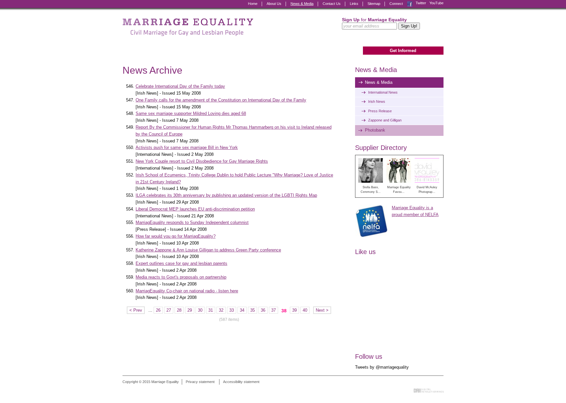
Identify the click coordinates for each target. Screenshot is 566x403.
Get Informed (403, 50)
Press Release (380, 111)
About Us (274, 4)
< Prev (135, 310)
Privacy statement (200, 382)
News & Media (302, 4)
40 (305, 310)
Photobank (375, 130)
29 (189, 310)
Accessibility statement (241, 382)
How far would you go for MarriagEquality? (176, 236)
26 (158, 310)
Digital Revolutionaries (428, 391)
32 (221, 310)
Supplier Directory (381, 147)
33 (231, 310)
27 (168, 310)
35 (252, 310)
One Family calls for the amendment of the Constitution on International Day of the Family (221, 100)
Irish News (376, 101)
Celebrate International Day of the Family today (180, 86)
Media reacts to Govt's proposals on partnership (181, 277)
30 (200, 310)
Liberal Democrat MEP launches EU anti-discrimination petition (195, 209)
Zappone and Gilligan (385, 120)
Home (252, 4)
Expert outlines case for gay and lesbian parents (181, 263)
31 (210, 310)
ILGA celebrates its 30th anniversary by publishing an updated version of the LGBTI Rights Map (226, 195)
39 (294, 310)
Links (354, 4)
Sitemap (374, 4)
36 (263, 310)
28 (179, 310)
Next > (322, 310)
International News (383, 92)
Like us (365, 251)
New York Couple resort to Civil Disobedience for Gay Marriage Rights (202, 161)
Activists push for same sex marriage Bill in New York (187, 147)
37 (273, 310)
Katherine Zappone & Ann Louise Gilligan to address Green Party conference (208, 249)
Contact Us (332, 4)
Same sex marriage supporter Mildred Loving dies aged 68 (191, 113)
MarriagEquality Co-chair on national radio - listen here (187, 290)
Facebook (409, 3)
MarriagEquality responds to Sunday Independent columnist (192, 222)
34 (242, 310)
